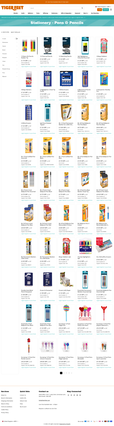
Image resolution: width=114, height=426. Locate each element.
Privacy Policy (5, 412)
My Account (23, 406)
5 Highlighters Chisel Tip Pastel (47, 90)
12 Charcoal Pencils (46, 56)
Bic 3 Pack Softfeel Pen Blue (66, 157)
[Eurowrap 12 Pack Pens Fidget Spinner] (66, 346)
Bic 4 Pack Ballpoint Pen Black (85, 157)
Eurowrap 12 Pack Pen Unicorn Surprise (47, 358)
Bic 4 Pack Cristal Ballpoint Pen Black (46, 190)
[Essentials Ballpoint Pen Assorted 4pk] (104, 279)
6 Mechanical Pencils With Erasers (84, 90)
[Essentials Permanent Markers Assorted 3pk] (85, 279)
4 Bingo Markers (26, 90)
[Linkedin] (80, 395)
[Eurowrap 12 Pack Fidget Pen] (66, 313)
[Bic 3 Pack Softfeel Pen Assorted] (28, 146)
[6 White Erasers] (28, 112)
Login (99, 9)
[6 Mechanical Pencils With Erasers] (85, 79)
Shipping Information (7, 401)
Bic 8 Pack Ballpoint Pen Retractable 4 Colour (66, 224)
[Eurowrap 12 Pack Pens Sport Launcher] (104, 346)
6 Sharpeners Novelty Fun (103, 90)
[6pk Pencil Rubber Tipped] (47, 112)
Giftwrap (45, 13)
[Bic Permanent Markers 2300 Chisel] (28, 246)
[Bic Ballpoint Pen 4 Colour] (85, 213)
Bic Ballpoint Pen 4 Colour (83, 224)
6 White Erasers (26, 123)
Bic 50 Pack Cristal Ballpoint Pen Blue (27, 224)
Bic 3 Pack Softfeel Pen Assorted (28, 157)
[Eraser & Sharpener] (47, 279)
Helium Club (23, 401)
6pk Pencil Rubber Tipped (45, 123)
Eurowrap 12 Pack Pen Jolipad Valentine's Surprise (103, 324)
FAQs (21, 404)
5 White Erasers (64, 90)
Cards (22, 13)
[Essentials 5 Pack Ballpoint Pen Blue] (47, 313)
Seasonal (77, 13)
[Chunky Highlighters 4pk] (85, 246)
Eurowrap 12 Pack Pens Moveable (85, 358)
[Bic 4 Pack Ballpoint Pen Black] (85, 146)
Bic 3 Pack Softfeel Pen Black (47, 157)
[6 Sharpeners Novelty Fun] (104, 79)
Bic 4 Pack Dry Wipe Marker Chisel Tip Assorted (84, 190)
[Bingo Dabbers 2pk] (66, 246)
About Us (3, 395)
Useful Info (23, 398)
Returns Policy (5, 404)
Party (37, 13)
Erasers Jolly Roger (65, 290)
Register (106, 9)
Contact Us (23, 395)
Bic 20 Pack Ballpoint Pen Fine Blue (102, 123)
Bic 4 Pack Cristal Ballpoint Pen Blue (64, 190)
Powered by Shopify (64, 424)
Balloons (30, 13)
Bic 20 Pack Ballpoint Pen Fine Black (84, 123)
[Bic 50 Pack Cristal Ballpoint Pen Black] (104, 179)
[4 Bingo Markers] (28, 79)
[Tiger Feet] (12, 8)
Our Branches (95, 13)
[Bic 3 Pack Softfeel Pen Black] (47, 146)
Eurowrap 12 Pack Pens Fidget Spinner (66, 358)
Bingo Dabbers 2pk (65, 257)
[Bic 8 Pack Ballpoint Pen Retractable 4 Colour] (66, 213)
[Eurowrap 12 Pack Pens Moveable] (85, 346)
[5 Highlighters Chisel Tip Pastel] (47, 79)
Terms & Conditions (6, 406)
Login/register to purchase (28, 66)
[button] (111, 10)
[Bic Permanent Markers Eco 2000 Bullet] (47, 246)
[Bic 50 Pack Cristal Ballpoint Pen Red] (47, 213)
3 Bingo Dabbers (101, 56)
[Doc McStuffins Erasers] (104, 246)
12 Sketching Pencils (65, 56)
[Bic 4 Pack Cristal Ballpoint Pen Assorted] (28, 179)
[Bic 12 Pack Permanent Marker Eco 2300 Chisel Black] (66, 112)
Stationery (54, 13)
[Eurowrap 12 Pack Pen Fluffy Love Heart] (85, 313)
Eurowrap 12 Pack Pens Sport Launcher (103, 358)
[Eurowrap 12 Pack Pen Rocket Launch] (28, 346)
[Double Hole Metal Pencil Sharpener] (28, 279)
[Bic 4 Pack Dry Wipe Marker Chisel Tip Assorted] (85, 179)
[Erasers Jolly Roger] (66, 279)
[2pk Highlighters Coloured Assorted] (85, 45)
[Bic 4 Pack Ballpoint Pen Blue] (104, 146)
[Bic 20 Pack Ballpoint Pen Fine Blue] (104, 112)
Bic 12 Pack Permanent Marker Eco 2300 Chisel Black (66, 123)
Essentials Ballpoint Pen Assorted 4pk (103, 291)
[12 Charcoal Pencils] (47, 45)
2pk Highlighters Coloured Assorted (83, 57)
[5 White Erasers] (66, 79)
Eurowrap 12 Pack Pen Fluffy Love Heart (85, 324)
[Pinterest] (77, 395)
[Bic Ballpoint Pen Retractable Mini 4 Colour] (104, 213)
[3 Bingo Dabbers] (104, 45)
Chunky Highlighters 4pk (84, 257)
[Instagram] (71, 395)
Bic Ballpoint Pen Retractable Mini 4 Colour (102, 224)
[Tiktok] (74, 395)
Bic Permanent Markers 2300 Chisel (28, 257)
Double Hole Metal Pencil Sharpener (27, 291)
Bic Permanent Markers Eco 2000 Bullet (47, 257)
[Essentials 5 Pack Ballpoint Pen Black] (28, 313)
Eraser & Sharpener (46, 290)
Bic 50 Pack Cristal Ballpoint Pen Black (102, 190)
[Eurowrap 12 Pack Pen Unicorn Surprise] (47, 346)
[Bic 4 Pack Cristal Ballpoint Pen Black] (47, 179)
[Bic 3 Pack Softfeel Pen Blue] (66, 146)
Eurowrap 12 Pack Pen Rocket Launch (28, 358)
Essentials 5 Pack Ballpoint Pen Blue (45, 324)
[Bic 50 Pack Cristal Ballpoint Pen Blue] (28, 213)
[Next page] (72, 373)
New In (85, 13)
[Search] (82, 8)
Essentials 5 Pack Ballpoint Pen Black (27, 324)
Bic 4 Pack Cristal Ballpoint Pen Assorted (28, 190)
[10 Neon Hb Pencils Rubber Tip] (28, 45)
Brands (16, 13)
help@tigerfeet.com (44, 400)
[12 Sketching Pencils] (66, 45)
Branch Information (6, 398)
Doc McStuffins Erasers (103, 257)
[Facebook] (68, 395)
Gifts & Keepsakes (66, 13)
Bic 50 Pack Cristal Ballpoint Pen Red (45, 224)
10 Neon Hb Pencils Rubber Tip (27, 57)
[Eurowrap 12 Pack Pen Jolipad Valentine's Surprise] (104, 313)
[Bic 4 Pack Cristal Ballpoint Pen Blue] (66, 179)
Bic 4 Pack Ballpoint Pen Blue (103, 157)
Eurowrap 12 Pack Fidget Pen (64, 324)
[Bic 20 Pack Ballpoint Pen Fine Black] (85, 112)
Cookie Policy (4, 409)
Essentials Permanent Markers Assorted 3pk (84, 291)
